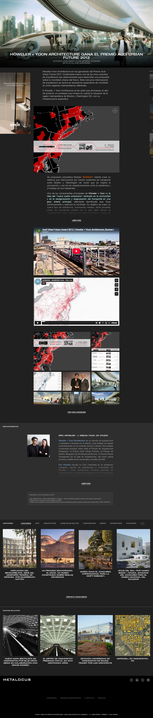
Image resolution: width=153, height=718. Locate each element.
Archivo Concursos (76, 597)
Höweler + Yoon (97, 194)
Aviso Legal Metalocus (72, 714)
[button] (6, 563)
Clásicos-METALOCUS (69, 523)
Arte (37, 523)
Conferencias (89, 523)
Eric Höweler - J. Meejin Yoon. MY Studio (83, 435)
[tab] (26, 523)
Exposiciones (116, 523)
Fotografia (131, 523)
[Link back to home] (16, 680)
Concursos (26, 523)
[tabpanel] (76, 563)
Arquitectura (50, 523)
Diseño (103, 523)
